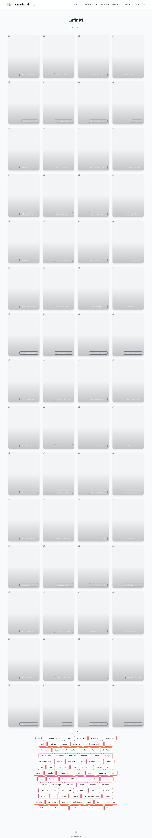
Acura (69, 738)
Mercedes (105, 785)
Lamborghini (92, 779)
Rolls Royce (77, 802)
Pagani (63, 796)
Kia (80, 779)
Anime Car (95, 738)
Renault (65, 802)
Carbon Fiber (46, 756)
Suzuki (54, 808)
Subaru (43, 808)
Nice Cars (106, 790)
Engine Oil (72, 761)
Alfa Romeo (81, 738)
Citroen (84, 756)
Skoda (99, 802)
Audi (42, 744)
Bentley (64, 744)
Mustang (94, 790)
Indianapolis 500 (65, 773)
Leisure (103, 4)
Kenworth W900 (68, 779)
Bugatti (57, 750)
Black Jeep (76, 744)
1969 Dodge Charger (53, 738)
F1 (82, 761)
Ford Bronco (62, 767)
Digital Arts (76, 836)
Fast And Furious (95, 761)
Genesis (99, 767)
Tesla (64, 808)
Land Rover (107, 779)
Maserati (69, 785)
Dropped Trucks (45, 761)
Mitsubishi (81, 790)
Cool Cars (96, 756)
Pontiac (107, 796)
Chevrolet (60, 756)
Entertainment (88, 4)
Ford (50, 767)
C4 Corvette (70, 750)
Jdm (113, 773)
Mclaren (93, 785)
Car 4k (94, 750)
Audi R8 (53, 744)
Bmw (109, 744)
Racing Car (52, 802)
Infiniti (79, 773)
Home (76, 4)
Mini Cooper (66, 790)
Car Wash (106, 750)
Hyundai (50, 773)
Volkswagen (96, 808)
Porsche (39, 802)
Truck (84, 808)
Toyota (74, 808)
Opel (53, 796)
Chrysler (72, 756)
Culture (127, 4)
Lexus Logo (56, 785)
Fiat (42, 767)
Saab (89, 802)
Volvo (109, 808)
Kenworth (52, 779)
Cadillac (83, 750)
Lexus (44, 785)
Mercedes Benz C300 (48, 790)
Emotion (139, 4)
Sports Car (111, 802)
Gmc (109, 767)
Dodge (107, 756)
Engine (59, 761)
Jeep (41, 779)
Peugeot (75, 796)
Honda (38, 773)
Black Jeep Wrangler (93, 744)
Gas (74, 767)
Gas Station (85, 767)
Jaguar (90, 773)
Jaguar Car (102, 773)
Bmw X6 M (45, 750)
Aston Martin (109, 738)
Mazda (81, 785)
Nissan (43, 796)
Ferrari (109, 761)
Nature (115, 4)
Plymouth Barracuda (91, 796)
